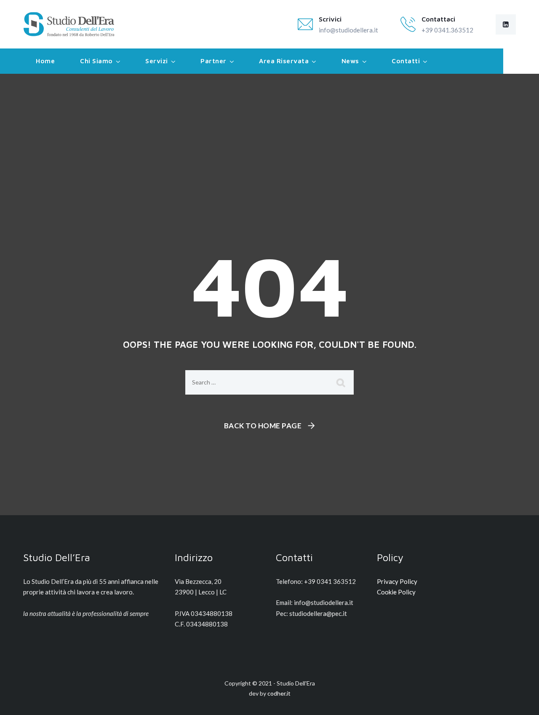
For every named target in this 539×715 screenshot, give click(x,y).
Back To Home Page (263, 425)
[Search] (341, 382)
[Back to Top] (521, 701)
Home (45, 61)
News (350, 61)
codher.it (279, 693)
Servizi (156, 61)
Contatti (406, 61)
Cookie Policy (396, 592)
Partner (213, 61)
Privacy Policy (397, 581)
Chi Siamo (96, 61)
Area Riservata (284, 61)
